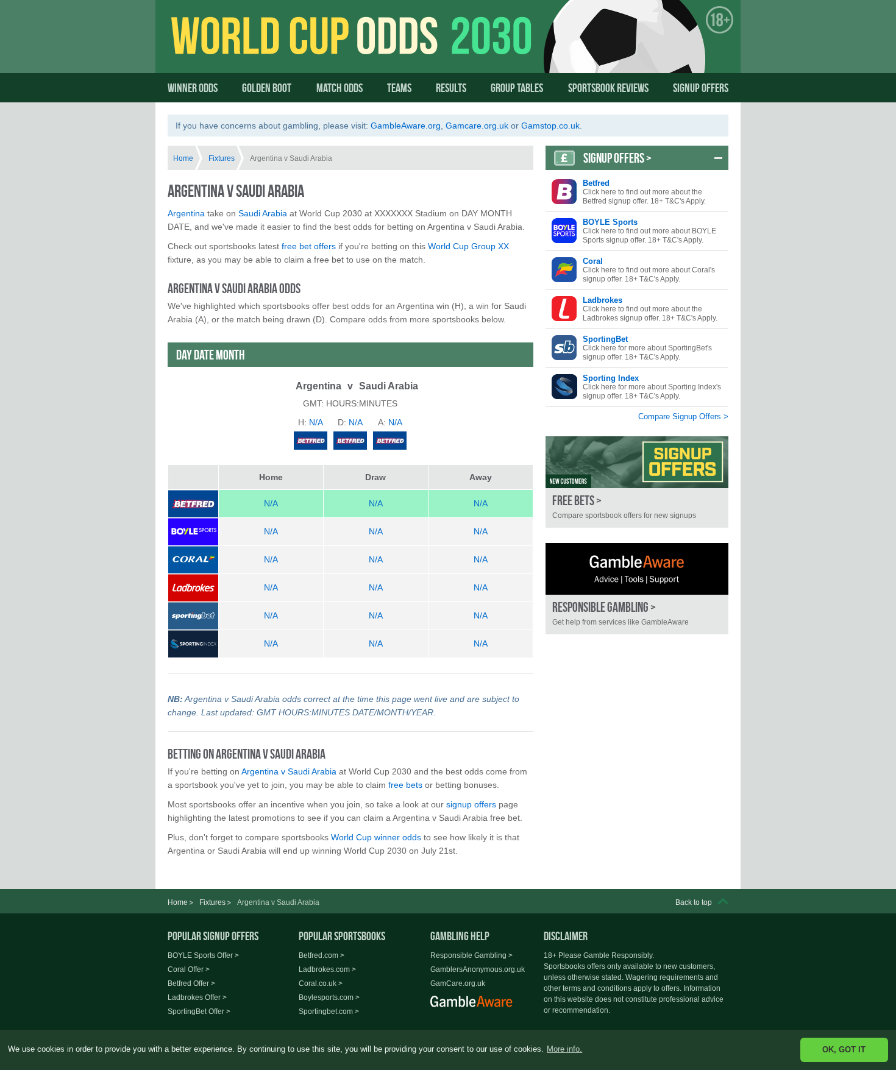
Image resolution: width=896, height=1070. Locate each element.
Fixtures (221, 158)
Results (451, 87)
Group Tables (517, 87)
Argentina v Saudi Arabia (288, 771)
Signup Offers (700, 87)
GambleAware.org (406, 125)
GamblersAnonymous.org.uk (477, 969)
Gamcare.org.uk (477, 125)
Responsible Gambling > (471, 955)
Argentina (186, 213)
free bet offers (309, 246)
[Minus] (718, 158)
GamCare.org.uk (457, 983)
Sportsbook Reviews (608, 87)
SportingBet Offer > (199, 1011)
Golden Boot (266, 87)
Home (183, 158)
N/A (271, 503)
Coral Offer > (189, 969)
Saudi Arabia (262, 213)
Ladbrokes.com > (327, 969)
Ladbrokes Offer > (197, 997)
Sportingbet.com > (329, 1011)
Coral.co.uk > (321, 983)
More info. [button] (564, 1049)
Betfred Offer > (191, 983)
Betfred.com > (321, 955)
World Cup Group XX (468, 246)
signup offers (471, 804)
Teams (399, 87)
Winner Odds (193, 87)
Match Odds (339, 87)
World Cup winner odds (376, 837)
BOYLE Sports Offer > (203, 955)
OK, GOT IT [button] (844, 1049)
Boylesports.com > (329, 997)
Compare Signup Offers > (683, 416)
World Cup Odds (286, 46)
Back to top (693, 902)
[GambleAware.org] (637, 569)
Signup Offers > (617, 158)
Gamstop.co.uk (550, 125)
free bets (405, 785)
